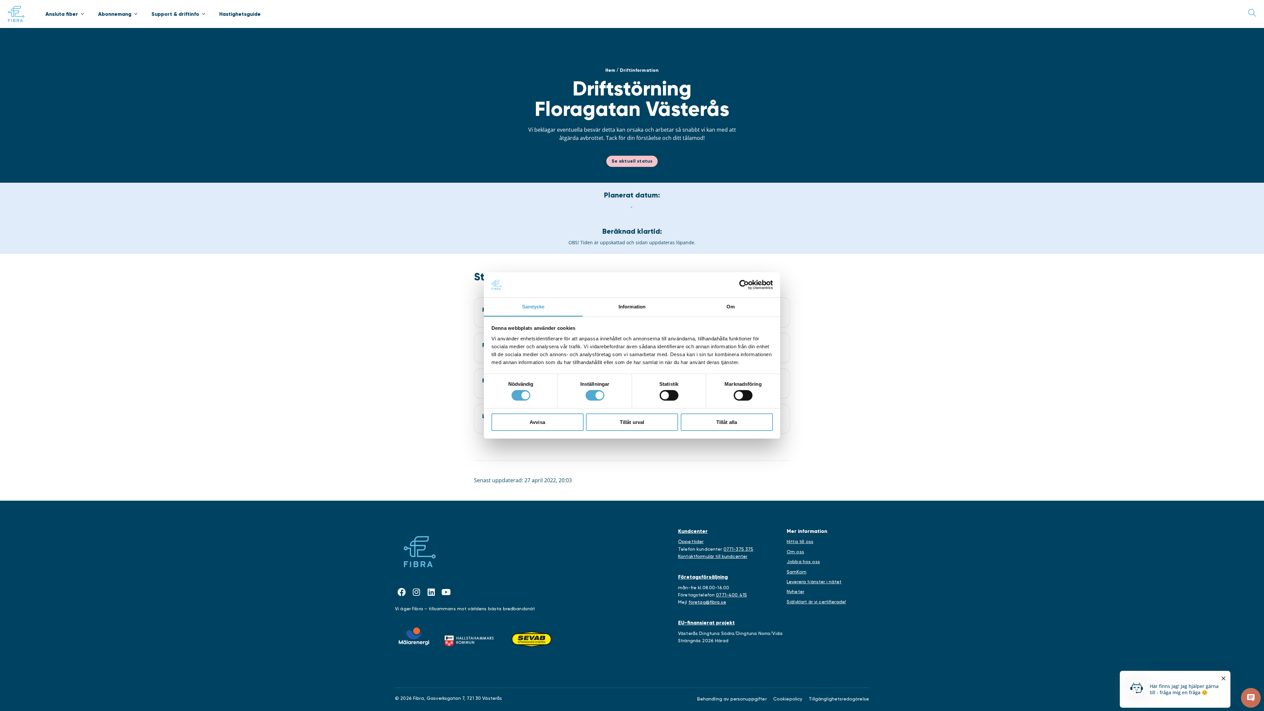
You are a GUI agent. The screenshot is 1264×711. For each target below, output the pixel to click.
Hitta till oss (800, 541)
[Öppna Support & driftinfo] (203, 13)
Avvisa (537, 422)
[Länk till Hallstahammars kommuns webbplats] (469, 639)
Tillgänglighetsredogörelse (839, 698)
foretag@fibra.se (707, 602)
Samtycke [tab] (533, 306)
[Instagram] (416, 591)
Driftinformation (639, 70)
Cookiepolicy (788, 698)
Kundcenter (693, 531)
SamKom (796, 571)
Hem (610, 70)
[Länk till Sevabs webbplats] (531, 639)
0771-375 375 (738, 549)
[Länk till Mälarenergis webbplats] (414, 636)
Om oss (795, 551)
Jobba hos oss (803, 561)
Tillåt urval (632, 422)
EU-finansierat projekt (706, 622)
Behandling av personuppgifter (732, 698)
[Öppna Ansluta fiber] (82, 13)
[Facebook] (401, 591)
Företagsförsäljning (703, 577)
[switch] (595, 395)
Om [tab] (730, 306)
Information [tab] (632, 306)
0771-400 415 (731, 594)
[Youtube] (446, 591)
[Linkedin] (431, 591)
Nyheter (795, 591)
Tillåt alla (726, 422)
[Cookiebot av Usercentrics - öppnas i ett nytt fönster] (744, 285)
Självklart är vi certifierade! (816, 601)
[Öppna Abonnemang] (135, 13)
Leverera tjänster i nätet (814, 581)
